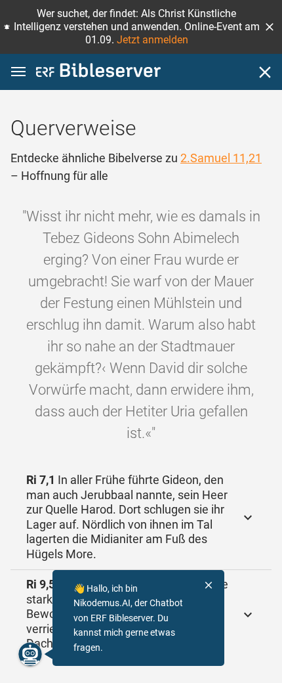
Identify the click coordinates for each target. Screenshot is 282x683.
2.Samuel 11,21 (221, 158)
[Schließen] (265, 72)
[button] (269, 26)
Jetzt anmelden (152, 39)
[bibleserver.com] (98, 72)
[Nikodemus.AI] (30, 654)
